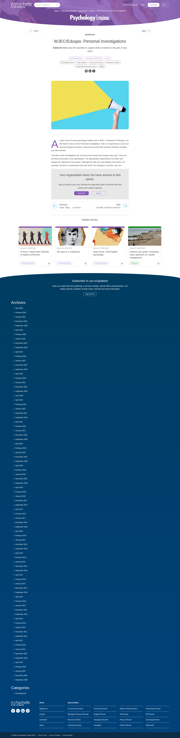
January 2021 (20, 430)
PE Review (124, 714)
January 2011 (20, 649)
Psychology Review (68, 11)
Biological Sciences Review (78, 714)
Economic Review (100, 709)
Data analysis (81, 62)
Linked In (90, 71)
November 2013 (21, 588)
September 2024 (21, 347)
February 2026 (20, 312)
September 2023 (21, 369)
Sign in (164, 5)
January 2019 (20, 474)
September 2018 (21, 483)
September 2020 (21, 439)
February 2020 (20, 448)
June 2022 (19, 395)
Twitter (86, 71)
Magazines (43, 709)
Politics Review (125, 725)
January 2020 (20, 452)
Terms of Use (42, 735)
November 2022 (21, 387)
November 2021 (21, 413)
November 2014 (21, 566)
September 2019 (21, 461)
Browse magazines (131, 5)
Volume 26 (83, 11)
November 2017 (21, 500)
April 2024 (19, 352)
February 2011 (20, 645)
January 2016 (20, 540)
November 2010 (21, 653)
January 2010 (20, 671)
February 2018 (20, 492)
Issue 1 (92, 11)
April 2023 (19, 374)
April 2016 (19, 531)
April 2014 (19, 575)
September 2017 (21, 505)
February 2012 (20, 623)
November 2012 (21, 610)
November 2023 (21, 365)
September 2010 (21, 658)
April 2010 (19, 662)
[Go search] (58, 5)
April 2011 (19, 640)
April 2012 (19, 619)
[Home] (21, 5)
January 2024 (20, 361)
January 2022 (20, 409)
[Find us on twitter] (18, 711)
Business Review (74, 720)
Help (143, 5)
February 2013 (20, 601)
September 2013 (21, 592)
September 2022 (21, 391)
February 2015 (20, 557)
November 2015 (21, 544)
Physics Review (126, 720)
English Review (100, 714)
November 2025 (21, 321)
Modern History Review (128, 709)
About (41, 725)
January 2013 (20, 605)
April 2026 (19, 308)
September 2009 (21, 680)
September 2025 (21, 326)
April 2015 (19, 553)
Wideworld (150, 725)
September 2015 (21, 549)
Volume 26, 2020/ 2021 (94, 58)
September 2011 (21, 636)
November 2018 (21, 479)
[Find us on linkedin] (23, 711)
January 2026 (20, 317)
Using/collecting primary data (85, 66)
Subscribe (153, 5)
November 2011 (21, 632)
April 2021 (19, 422)
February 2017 (20, 514)
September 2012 (21, 614)
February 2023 (20, 378)
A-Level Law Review (75, 709)
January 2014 (20, 584)
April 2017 (19, 509)
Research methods (113, 62)
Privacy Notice (67, 735)
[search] (47, 5)
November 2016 (21, 522)
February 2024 (20, 356)
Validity (101, 66)
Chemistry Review (74, 725)
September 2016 (21, 527)
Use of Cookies (55, 735)
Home (56, 11)
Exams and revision (96, 62)
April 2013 (19, 597)
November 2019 (21, 457)
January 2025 (20, 339)
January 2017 (20, 518)
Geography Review (101, 720)
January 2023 (20, 382)
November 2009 (21, 675)
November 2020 (21, 435)
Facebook (93, 71)
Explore (42, 714)
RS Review (150, 714)
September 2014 (21, 570)
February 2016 (20, 535)
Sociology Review (152, 720)
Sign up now (90, 294)
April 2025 (19, 330)
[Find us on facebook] (13, 711)
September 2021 (21, 417)
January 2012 (20, 627)
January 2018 (20, 496)
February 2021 (20, 426)
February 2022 (20, 404)
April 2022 (19, 400)
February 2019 (20, 470)
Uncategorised (20, 693)
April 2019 (19, 465)
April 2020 (19, 444)
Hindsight (97, 725)
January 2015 (20, 562)
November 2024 (21, 343)
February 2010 (20, 667)
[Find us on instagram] (28, 711)
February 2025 (20, 334)
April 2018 (19, 487)
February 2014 (20, 579)
